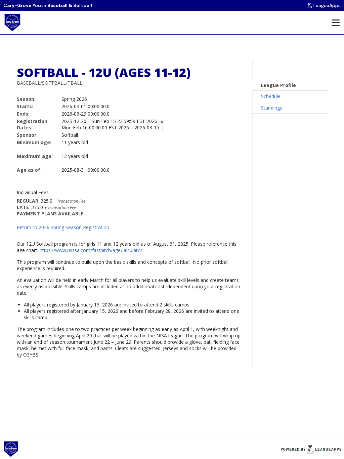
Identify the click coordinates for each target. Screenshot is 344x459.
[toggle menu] (335, 22)
